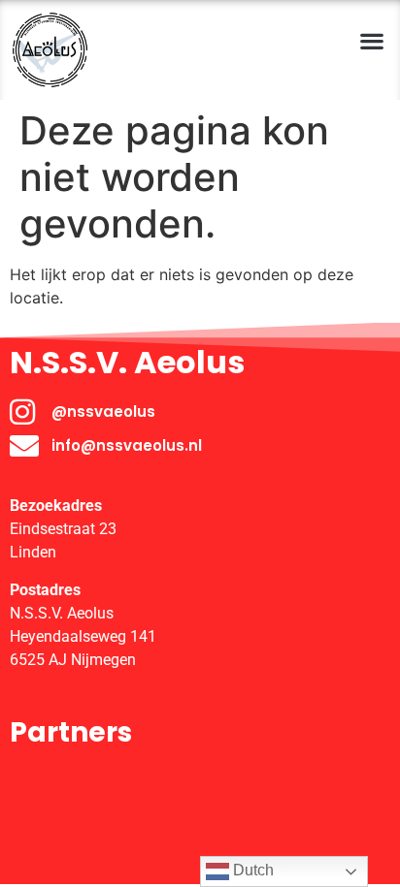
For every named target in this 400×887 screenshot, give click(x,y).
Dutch (251, 870)
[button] (371, 40)
